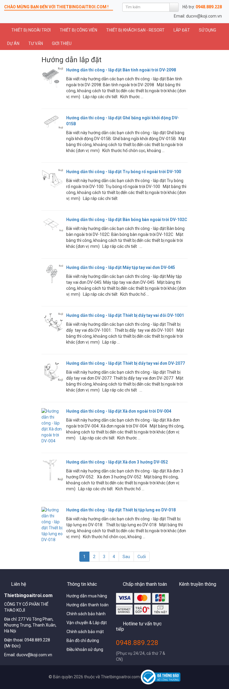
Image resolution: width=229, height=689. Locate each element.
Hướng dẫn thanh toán (87, 604)
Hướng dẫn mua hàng (86, 596)
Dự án (13, 43)
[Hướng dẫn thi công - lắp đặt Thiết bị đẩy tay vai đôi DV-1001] (52, 322)
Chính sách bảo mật (85, 631)
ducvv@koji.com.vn (34, 654)
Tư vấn (35, 43)
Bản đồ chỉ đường (82, 640)
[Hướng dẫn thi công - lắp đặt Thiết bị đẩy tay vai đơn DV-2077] (52, 371)
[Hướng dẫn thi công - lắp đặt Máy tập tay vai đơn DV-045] (52, 274)
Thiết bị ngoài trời (30, 30)
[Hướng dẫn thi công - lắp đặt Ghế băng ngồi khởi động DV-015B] (52, 122)
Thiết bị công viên (78, 30)
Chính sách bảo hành (86, 613)
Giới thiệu (62, 43)
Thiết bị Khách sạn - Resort (135, 30)
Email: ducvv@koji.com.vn (198, 16)
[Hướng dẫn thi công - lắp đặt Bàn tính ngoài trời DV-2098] (52, 77)
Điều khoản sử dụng (84, 649)
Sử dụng (207, 30)
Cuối (141, 556)
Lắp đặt (182, 30)
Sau (126, 556)
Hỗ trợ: (202, 6)
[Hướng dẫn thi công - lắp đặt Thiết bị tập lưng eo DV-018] (52, 525)
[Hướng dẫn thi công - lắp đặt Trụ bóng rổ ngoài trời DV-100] (52, 179)
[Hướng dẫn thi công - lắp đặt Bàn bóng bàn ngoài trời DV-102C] (52, 224)
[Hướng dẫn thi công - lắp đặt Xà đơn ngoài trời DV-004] (52, 426)
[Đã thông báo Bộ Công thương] (160, 676)
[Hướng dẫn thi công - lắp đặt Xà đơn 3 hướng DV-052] (52, 470)
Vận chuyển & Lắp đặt (86, 622)
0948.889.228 (137, 642)
